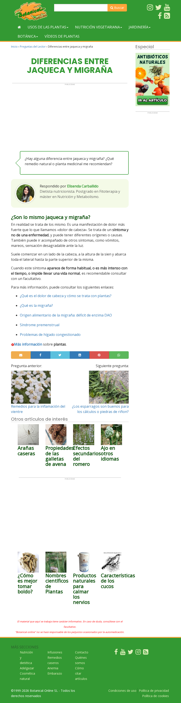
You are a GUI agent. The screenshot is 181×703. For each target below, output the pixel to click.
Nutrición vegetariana (97, 27)
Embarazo (54, 673)
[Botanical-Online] (30, 11)
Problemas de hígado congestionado (50, 334)
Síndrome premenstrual (39, 324)
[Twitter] (130, 653)
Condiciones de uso (122, 690)
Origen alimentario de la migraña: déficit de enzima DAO (66, 315)
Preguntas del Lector (33, 46)
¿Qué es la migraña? (36, 305)
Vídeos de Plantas (62, 36)
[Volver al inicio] (19, 27)
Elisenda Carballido (82, 186)
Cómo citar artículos (81, 673)
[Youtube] (122, 653)
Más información (28, 344)
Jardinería (138, 27)
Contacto (81, 652)
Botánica (27, 36)
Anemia (52, 668)
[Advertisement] (69, 116)
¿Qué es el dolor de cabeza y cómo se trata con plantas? (65, 295)
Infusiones (54, 652)
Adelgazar (27, 668)
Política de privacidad (154, 690)
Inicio (14, 46)
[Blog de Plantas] (145, 653)
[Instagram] (138, 653)
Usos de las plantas (47, 27)
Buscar (118, 8)
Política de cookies (155, 696)
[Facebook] (116, 653)
